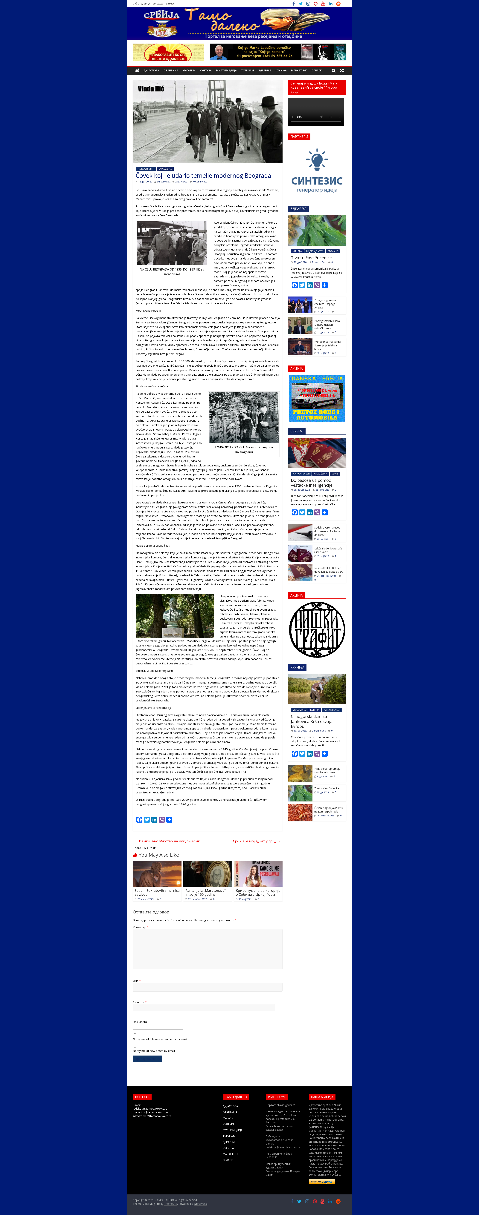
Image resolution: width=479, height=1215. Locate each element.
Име (137, 981)
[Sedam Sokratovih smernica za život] (157, 863)
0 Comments (200, 181)
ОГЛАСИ (317, 70)
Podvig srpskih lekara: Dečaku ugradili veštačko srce (327, 324)
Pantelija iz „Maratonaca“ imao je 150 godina (205, 892)
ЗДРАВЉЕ (264, 70)
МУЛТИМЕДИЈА (226, 70)
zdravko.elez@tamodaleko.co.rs (152, 1116)
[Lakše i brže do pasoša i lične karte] (300, 547)
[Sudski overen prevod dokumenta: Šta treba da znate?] (300, 526)
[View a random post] (342, 70)
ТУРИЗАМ (247, 70)
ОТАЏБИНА (171, 70)
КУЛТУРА (206, 70)
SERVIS (335, 473)
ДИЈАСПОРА (151, 70)
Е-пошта (140, 1002)
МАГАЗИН (189, 70)
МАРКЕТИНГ (299, 70)
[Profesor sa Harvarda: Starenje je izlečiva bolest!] (300, 340)
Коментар (140, 927)
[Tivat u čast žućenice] (317, 217)
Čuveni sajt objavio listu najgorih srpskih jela (328, 809)
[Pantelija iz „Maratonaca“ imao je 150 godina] (207, 863)
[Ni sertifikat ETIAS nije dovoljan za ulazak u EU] (300, 566)
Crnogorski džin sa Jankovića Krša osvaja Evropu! (312, 721)
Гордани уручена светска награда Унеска (325, 303)
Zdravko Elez (163, 181)
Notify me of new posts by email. (154, 1051)
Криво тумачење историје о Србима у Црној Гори (258, 892)
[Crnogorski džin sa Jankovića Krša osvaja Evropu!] (317, 676)
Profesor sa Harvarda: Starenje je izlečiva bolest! (327, 345)
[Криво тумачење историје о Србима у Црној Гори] (258, 863)
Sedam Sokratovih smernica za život (157, 892)
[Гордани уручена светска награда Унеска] (300, 298)
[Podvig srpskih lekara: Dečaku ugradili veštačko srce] (300, 319)
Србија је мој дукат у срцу (257, 841)
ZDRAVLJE (333, 251)
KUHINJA (297, 251)
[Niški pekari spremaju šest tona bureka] (300, 767)
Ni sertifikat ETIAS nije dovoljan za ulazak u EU (328, 570)
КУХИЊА (281, 70)
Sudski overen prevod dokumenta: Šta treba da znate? (327, 531)
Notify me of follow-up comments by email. (160, 1039)
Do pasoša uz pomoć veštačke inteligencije (311, 482)
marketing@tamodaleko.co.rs (150, 1112)
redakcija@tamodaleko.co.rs (150, 1108)
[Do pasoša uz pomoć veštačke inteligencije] (317, 439)
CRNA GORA (299, 709)
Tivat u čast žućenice (311, 257)
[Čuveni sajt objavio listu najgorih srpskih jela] (300, 806)
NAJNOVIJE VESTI (146, 168)
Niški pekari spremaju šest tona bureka (327, 770)
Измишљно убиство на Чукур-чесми (167, 841)
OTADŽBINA (165, 168)
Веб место (140, 1022)
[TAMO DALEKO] (137, 71)
